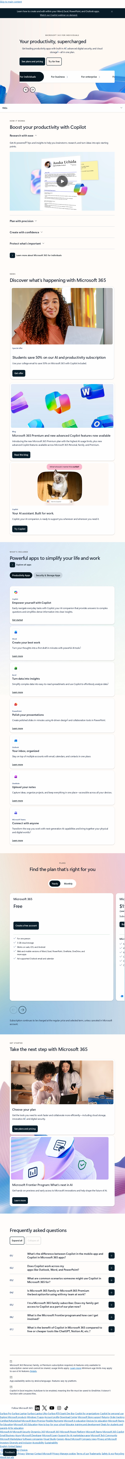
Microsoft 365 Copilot (113, 1431)
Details (33, 1371)
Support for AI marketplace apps (74, 1435)
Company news (89, 1438)
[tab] (21, 575)
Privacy (56, 1453)
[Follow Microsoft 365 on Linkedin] (37, 1408)
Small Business (7, 1435)
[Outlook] (122, 996)
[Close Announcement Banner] (111, 11)
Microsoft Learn (50, 1435)
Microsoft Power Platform (72, 1431)
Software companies (33, 1438)
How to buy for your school (51, 1424)
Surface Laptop (19, 1413)
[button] (62, 108)
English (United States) (11, 1446)
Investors (4, 1442)
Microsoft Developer (31, 1435)
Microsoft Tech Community (104, 1435)
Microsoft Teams (94, 1431)
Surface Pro (5, 1413)
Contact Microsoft (43, 1453)
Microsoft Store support (89, 1417)
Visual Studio (49, 1438)
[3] (11, 1386)
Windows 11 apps (35, 1417)
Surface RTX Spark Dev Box (61, 1413)
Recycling (119, 1453)
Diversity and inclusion (20, 1442)
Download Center (68, 1417)
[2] (11, 1376)
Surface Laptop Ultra (37, 1413)
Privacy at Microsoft (107, 1438)
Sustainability (51, 1442)
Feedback (10, 1452)
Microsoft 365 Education (26, 1424)
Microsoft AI (6, 1431)
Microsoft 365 (52, 1431)
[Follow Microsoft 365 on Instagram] (59, 1408)
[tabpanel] (62, 714)
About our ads (7, 1457)
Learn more (75, 1368)
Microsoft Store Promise (33, 1420)
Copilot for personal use (111, 1413)
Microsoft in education (75, 1420)
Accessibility (38, 1442)
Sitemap (30, 1453)
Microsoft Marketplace (11, 1438)
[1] (11, 1361)
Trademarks (95, 1453)
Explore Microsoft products (13, 1417)
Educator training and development (83, 1424)
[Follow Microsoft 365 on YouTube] (51, 1408)
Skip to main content (11, 1)
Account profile (51, 1417)
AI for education (15, 1428)
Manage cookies (68, 1453)
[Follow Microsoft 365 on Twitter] (44, 1408)
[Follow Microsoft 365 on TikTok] (66, 1408)
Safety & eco (108, 1453)
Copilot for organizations (87, 1413)
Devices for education (96, 1420)
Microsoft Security (21, 1431)
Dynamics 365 (38, 1431)
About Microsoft (73, 1438)
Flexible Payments (54, 1420)
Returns (105, 1417)
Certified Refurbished (10, 1420)
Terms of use (83, 1453)
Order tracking (117, 1417)
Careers (60, 1438)
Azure (18, 1435)
